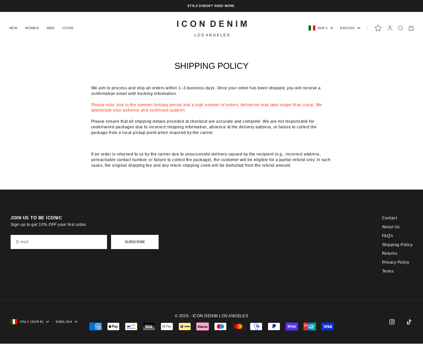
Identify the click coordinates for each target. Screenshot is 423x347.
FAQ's (387, 236)
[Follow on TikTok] (409, 322)
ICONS (67, 28)
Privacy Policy (395, 262)
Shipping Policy (397, 244)
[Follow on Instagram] (392, 322)
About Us (391, 227)
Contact (389, 218)
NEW (13, 28)
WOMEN (32, 28)
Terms (388, 271)
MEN (50, 28)
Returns (389, 253)
